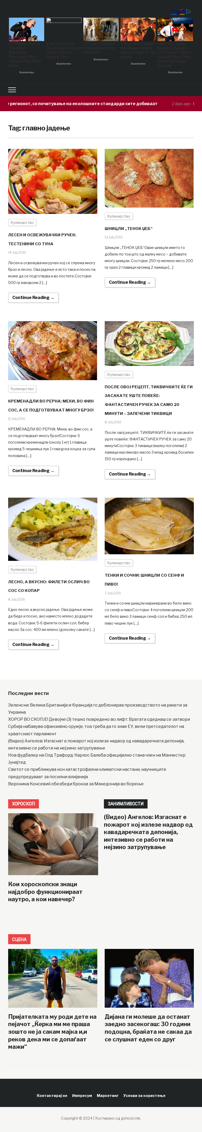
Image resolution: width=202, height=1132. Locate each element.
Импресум (82, 1095)
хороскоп (23, 804)
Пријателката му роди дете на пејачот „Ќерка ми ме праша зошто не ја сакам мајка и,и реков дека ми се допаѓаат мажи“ (52, 1031)
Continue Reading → (33, 297)
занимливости (126, 804)
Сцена (19, 939)
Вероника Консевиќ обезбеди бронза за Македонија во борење (76, 783)
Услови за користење (144, 1095)
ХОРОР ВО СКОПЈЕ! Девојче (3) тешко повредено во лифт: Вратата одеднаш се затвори (99, 719)
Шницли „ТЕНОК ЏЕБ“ (129, 228)
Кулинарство (22, 222)
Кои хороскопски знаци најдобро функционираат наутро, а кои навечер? (45, 892)
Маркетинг (108, 1095)
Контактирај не (52, 1095)
